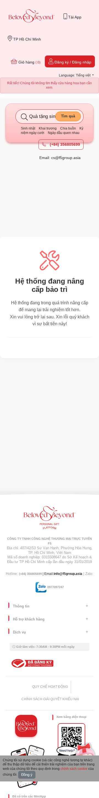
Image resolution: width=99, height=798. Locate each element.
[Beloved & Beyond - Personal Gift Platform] (49, 519)
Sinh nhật (28, 128)
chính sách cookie (74, 769)
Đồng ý (26, 775)
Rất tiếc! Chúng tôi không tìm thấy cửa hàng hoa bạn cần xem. (49, 85)
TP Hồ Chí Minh (26, 39)
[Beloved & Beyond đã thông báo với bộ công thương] (31, 663)
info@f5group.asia (68, 574)
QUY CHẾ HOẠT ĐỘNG (50, 687)
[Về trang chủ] (31, 16)
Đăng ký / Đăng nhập (72, 62)
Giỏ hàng (28, 62)
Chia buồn (68, 128)
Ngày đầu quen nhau (63, 133)
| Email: (36, 574)
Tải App (74, 17)
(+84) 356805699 (64, 144)
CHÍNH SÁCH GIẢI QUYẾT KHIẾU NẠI (50, 699)
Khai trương (48, 128)
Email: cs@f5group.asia (60, 157)
